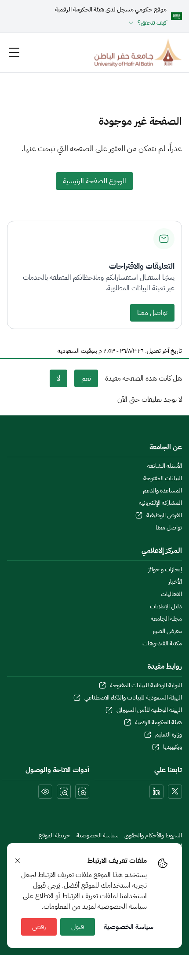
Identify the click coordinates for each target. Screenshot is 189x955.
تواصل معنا (152, 312)
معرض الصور (167, 631)
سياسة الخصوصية (128, 927)
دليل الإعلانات (166, 606)
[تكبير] (82, 792)
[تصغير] (64, 792)
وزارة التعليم (168, 734)
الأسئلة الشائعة (164, 466)
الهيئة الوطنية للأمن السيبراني (149, 710)
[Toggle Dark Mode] (45, 792)
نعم (86, 378)
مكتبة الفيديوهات (162, 643)
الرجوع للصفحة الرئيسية (94, 181)
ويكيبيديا (172, 747)
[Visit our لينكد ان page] (156, 792)
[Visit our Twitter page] (175, 792)
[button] (111, 23)
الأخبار (175, 581)
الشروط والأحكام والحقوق (153, 835)
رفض (39, 927)
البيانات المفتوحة (162, 478)
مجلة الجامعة (166, 618)
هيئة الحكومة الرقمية (158, 722)
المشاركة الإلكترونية (160, 503)
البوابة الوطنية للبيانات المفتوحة (146, 685)
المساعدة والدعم (162, 490)
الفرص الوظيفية (164, 515)
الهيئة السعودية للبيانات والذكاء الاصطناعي (133, 697)
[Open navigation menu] (14, 52)
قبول (77, 927)
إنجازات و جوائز (165, 569)
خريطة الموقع (54, 835)
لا (58, 378)
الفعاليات (171, 594)
